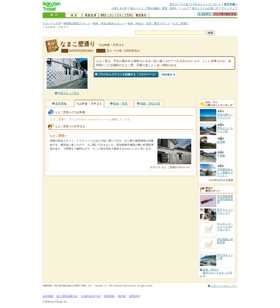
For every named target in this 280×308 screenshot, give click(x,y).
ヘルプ (185, 8)
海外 (74, 15)
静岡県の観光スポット (77, 23)
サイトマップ (229, 8)
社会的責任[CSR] (91, 296)
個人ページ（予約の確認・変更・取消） (154, 8)
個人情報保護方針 (67, 296)
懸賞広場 (90, 15)
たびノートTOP (52, 23)
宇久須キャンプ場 (225, 256)
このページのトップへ (224, 286)
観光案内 (141, 15)
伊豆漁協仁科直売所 (225, 241)
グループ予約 (124, 15)
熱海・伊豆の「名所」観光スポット (148, 23)
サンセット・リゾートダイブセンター (225, 226)
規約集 (122, 296)
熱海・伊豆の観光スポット (109, 23)
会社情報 (48, 296)
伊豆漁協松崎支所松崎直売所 (225, 199)
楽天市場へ (230, 4)
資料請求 (134, 296)
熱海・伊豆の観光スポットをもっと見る (217, 272)
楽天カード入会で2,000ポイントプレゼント (195, 4)
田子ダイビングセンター (225, 211)
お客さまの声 (119, 8)
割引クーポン (107, 15)
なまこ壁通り (181, 23)
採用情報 (109, 296)
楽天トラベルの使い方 (205, 8)
